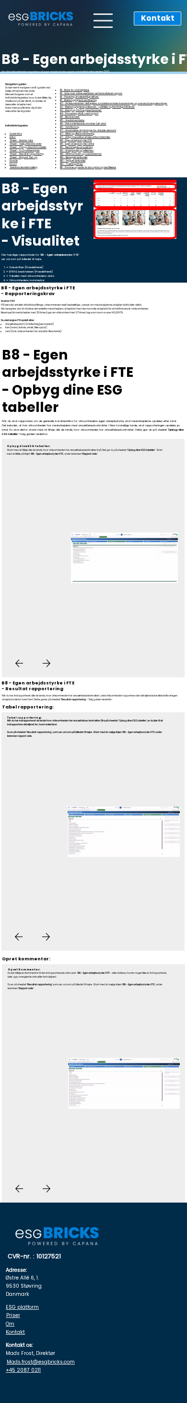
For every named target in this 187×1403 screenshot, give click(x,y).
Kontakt (15, 1332)
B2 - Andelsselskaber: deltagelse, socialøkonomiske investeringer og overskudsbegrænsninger (113, 103)
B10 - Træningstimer (71, 164)
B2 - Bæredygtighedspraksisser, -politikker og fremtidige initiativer (97, 107)
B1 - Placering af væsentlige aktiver (79, 97)
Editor (13, 137)
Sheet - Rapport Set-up (23, 157)
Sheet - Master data (21, 140)
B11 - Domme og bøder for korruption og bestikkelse (88, 167)
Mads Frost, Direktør (30, 1353)
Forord (13, 164)
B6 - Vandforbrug (69, 127)
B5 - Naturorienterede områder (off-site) (83, 123)
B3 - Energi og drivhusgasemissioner (81, 110)
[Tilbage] (19, 663)
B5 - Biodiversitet (70, 117)
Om (10, 1324)
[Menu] (104, 20)
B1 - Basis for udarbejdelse (74, 90)
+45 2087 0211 (23, 1370)
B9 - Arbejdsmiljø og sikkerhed (77, 150)
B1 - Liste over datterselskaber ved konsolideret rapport (91, 93)
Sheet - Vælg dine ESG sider (26, 144)
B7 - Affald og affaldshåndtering (77, 134)
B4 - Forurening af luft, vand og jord (79, 113)
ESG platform (22, 1307)
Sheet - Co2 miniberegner (25, 150)
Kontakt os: (19, 1345)
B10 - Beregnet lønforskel (73, 157)
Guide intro (16, 134)
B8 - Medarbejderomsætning (76, 147)
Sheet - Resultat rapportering (27, 154)
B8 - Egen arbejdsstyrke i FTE (76, 140)
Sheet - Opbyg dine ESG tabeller (28, 147)
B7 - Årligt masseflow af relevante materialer (85, 137)
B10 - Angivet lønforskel (72, 160)
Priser (13, 1315)
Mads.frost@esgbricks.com (41, 1362)
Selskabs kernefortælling (23, 167)
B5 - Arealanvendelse (72, 120)
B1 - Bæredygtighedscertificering (78, 100)
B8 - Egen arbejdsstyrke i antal (77, 144)
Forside (14, 160)
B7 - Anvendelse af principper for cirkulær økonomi (88, 130)
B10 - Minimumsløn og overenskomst (81, 154)
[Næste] (46, 663)
